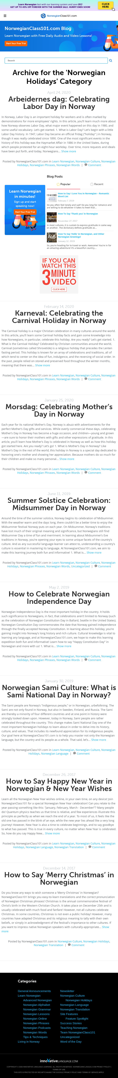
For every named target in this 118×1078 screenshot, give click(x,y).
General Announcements (34, 991)
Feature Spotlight (77, 1018)
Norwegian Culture (88, 161)
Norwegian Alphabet (36, 1004)
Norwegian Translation (69, 847)
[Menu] (5, 16)
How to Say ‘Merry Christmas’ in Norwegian (59, 878)
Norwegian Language (54, 753)
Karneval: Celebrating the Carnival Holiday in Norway (59, 317)
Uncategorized (80, 566)
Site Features (69, 1014)
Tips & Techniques (35, 1037)
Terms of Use (59, 1069)
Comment (94, 164)
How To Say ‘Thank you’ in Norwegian (78, 213)
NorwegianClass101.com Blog (38, 28)
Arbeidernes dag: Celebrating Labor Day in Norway (59, 103)
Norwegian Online (35, 1018)
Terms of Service (90, 1072)
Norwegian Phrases (42, 165)
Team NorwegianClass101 (77, 1032)
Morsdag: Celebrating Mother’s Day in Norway (59, 410)
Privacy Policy (103, 1067)
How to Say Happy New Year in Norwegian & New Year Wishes (59, 785)
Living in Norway (29, 1041)
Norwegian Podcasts (37, 1027)
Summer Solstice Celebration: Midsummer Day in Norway (59, 504)
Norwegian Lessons (36, 1014)
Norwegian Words (68, 165)
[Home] (59, 18)
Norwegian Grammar (37, 1009)
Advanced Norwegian (37, 1000)
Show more (68, 151)
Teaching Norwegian (73, 1027)
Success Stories (71, 1023)
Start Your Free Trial (16, 43)
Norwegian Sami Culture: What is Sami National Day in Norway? (59, 691)
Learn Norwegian (63, 161)
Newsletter (67, 991)
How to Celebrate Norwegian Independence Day (59, 598)
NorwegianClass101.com (84, 1067)
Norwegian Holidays (96, 941)
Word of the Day (71, 1041)
